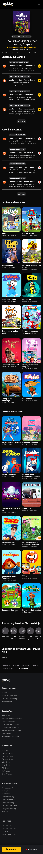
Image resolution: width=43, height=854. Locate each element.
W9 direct (5, 768)
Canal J (4, 657)
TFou (24, 576)
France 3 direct (7, 756)
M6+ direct (6, 762)
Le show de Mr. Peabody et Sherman (31, 476)
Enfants (15, 49)
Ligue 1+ (5, 831)
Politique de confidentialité (12, 719)
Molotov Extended (9, 828)
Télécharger (6, 733)
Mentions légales (8, 721)
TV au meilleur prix (9, 834)
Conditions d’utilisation (10, 727)
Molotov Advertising (9, 699)
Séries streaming (8, 800)
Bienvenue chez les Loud (10, 332)
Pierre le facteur (9, 542)
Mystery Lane (7, 265)
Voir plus (38, 53)
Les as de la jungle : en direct (31, 266)
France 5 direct (7, 759)
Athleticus (26, 508)
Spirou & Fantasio (9, 475)
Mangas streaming (9, 809)
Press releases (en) (9, 696)
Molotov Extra (7, 825)
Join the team (7, 702)
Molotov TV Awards (9, 806)
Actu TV (5, 811)
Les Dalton (26, 299)
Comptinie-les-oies (10, 610)
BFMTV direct (7, 774)
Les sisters (27, 399)
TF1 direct (5, 750)
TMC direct (6, 771)
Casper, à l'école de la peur (11, 509)
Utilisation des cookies (10, 724)
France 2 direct (7, 753)
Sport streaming (8, 803)
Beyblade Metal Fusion (11, 443)
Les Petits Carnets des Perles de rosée (30, 543)
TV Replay (6, 791)
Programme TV (7, 788)
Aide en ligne (6, 716)
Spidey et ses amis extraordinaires (30, 332)
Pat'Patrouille (28, 233)
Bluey (4, 233)
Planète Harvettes (30, 443)
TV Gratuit (6, 794)
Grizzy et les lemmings (7, 400)
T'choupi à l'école (9, 299)
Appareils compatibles (10, 736)
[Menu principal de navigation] (39, 4)
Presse (4, 693)
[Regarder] (39, 66)
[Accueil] (8, 4)
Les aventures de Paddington (9, 577)
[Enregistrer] (39, 139)
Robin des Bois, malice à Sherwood (31, 611)
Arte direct (6, 765)
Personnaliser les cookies (11, 730)
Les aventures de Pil (10, 365)
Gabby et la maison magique (30, 366)
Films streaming (8, 797)
